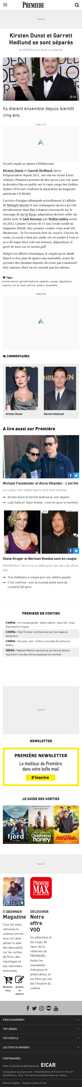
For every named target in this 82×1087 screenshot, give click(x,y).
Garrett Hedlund (54, 414)
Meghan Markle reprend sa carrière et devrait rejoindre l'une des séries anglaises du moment (38, 652)
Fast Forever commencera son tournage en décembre (37, 633)
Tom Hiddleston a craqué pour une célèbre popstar (39, 577)
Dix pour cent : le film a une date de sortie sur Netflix (38, 643)
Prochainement (14, 1019)
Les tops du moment (16, 1047)
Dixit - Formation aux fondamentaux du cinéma (42, 1075)
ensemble (51, 285)
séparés (44, 281)
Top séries (10, 1028)
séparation (65, 281)
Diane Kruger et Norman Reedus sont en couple (40, 559)
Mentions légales (11, 1082)
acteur (40, 285)
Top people (10, 1038)
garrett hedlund (28, 281)
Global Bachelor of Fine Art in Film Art (53, 1071)
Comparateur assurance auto (17, 1071)
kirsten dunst (10, 281)
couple (54, 281)
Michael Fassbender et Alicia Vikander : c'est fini (40, 483)
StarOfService (10, 1075)
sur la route (19, 285)
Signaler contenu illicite (34, 1082)
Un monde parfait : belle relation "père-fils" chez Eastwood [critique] (40, 624)
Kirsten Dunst (14, 414)
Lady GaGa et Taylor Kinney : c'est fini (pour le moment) (43, 502)
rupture (6, 285)
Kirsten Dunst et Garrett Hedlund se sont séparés (38, 497)
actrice (31, 285)
